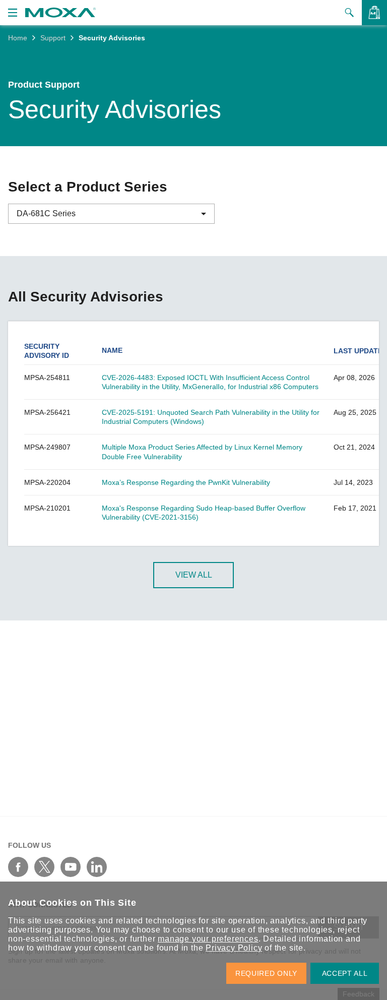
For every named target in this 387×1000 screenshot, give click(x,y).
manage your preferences (208, 938)
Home (17, 38)
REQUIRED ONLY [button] (266, 973)
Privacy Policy (234, 948)
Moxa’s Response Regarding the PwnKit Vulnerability (186, 482)
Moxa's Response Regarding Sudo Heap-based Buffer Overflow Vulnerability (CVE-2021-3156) (203, 512)
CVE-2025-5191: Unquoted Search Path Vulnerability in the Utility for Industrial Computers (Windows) (210, 416)
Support (53, 38)
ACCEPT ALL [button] (345, 973)
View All (193, 575)
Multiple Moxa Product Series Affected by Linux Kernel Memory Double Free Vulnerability (202, 451)
